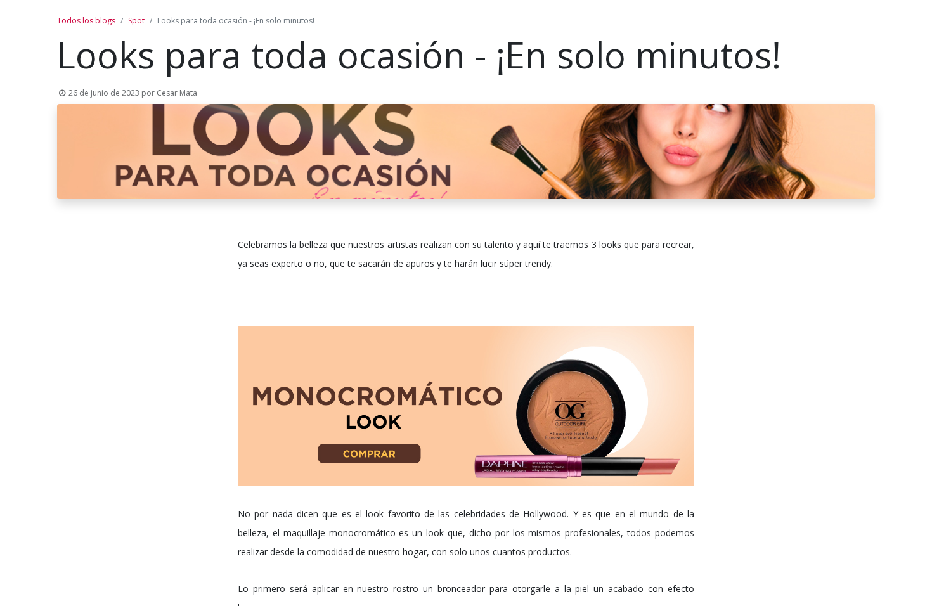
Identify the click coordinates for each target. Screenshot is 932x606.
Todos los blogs (86, 20)
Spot (136, 20)
